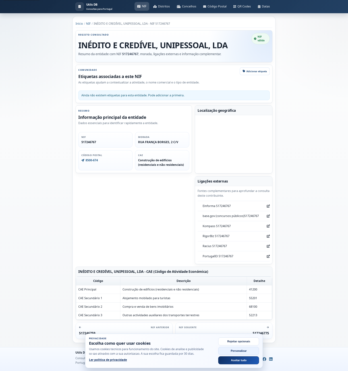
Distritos (164, 6)
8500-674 (92, 160)
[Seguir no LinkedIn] (271, 359)
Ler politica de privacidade (108, 360)
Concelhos (189, 6)
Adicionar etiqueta (256, 71)
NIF (144, 6)
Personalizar (239, 350)
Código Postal (217, 6)
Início (79, 24)
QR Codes (244, 6)
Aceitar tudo (238, 360)
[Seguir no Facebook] (264, 359)
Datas (266, 6)
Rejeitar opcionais (238, 341)
